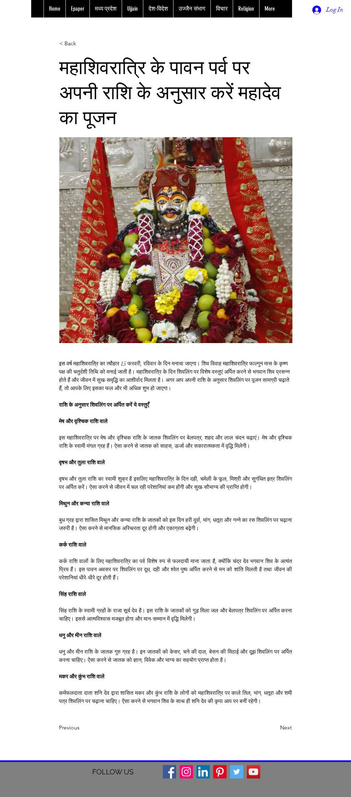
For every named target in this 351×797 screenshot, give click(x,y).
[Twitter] (236, 771)
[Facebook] (169, 771)
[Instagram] (186, 771)
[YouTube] (253, 771)
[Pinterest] (220, 771)
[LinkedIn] (203, 771)
